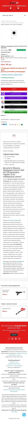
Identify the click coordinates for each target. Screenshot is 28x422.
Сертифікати (4, 121)
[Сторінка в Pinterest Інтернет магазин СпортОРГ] (19, 338)
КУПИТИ (14, 89)
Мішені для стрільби (13, 220)
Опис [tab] (14, 135)
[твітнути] (6, 124)
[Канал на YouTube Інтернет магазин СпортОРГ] (15, 338)
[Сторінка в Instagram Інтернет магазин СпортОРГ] (12, 338)
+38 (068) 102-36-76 (21, 6)
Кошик (19, 9)
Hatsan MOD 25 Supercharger (5, 291)
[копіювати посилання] (2, 124)
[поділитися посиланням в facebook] (4, 124)
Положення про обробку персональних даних (14, 389)
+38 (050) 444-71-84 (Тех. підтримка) (14, 365)
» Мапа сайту (14, 411)
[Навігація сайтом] (25, 15)
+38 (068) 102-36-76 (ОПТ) (14, 364)
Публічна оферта (14, 391)
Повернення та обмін (15, 119)
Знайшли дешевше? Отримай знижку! (12, 74)
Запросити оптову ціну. (8, 77)
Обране (11, 9)
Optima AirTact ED (6, 308)
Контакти (14, 334)
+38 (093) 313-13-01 (7, 6)
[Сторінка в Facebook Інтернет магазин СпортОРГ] (8, 338)
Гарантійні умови (5, 119)
